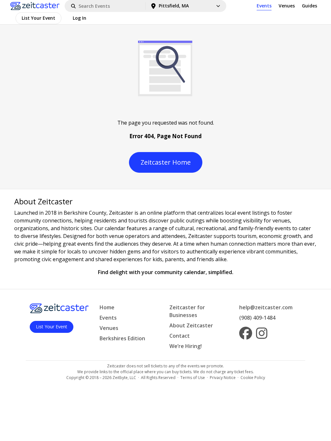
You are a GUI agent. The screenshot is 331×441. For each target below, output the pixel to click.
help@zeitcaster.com (266, 307)
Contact (179, 335)
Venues (287, 6)
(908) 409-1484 (257, 317)
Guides (309, 6)
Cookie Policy (252, 377)
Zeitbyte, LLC (124, 377)
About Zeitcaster (191, 325)
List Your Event (38, 18)
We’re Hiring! (185, 346)
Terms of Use (192, 377)
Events (264, 6)
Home (107, 307)
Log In (79, 18)
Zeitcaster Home (166, 162)
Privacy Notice (223, 377)
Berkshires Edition (122, 338)
